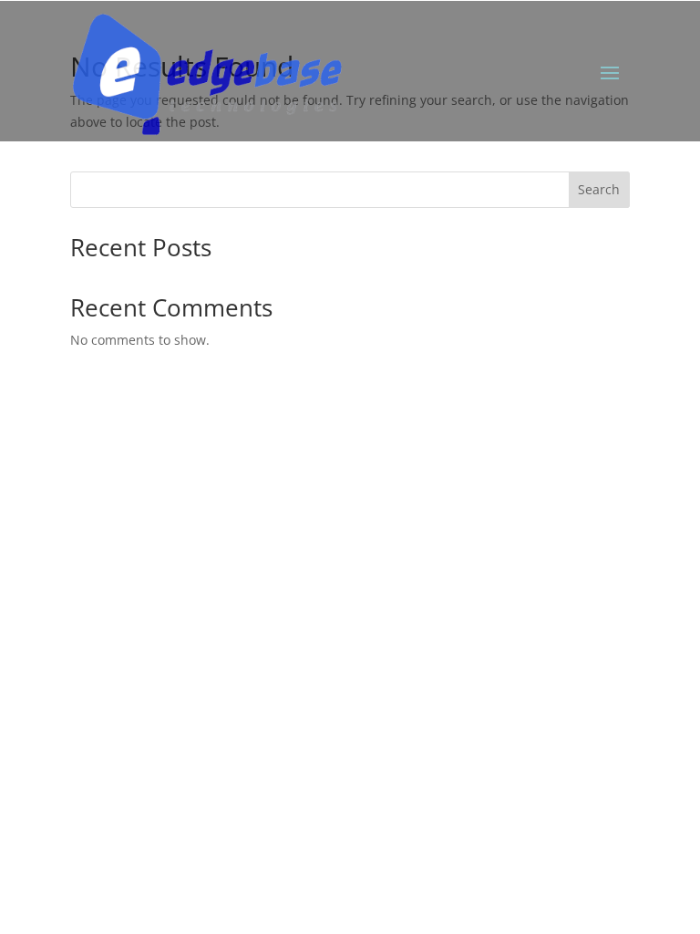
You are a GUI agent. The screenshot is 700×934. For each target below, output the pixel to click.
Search (599, 189)
